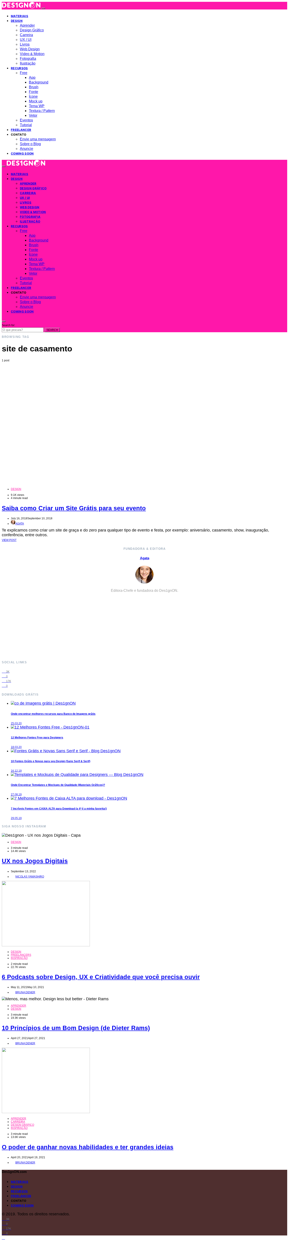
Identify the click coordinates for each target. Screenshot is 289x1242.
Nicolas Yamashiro (29, 876)
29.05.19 (16, 818)
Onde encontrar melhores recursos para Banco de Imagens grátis (53, 713)
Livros (25, 44)
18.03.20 (16, 747)
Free (23, 73)
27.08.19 (16, 794)
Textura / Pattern (42, 111)
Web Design (30, 49)
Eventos (26, 120)
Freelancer (21, 130)
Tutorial (26, 125)
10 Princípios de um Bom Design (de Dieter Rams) (76, 1028)
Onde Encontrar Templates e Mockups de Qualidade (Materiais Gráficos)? (58, 785)
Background (38, 82)
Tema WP (36, 106)
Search (52, 330)
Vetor (33, 115)
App (32, 77)
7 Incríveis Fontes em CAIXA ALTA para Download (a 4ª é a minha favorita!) (59, 808)
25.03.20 (16, 723)
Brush (33, 87)
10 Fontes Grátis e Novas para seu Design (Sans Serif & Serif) (50, 761)
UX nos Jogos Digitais (35, 861)
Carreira (26, 35)
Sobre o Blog (30, 144)
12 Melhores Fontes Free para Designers (37, 737)
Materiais (19, 16)
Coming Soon (22, 153)
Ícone (33, 96)
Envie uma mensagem (38, 139)
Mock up (35, 101)
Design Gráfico (32, 30)
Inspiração (19, 958)
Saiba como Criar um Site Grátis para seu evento (74, 508)
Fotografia (28, 58)
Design (17, 21)
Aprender (27, 25)
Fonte (33, 92)
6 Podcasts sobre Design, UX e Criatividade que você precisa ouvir (101, 977)
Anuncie (26, 149)
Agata (19, 523)
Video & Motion (32, 54)
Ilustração (27, 63)
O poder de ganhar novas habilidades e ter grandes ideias (87, 1147)
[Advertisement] (144, 395)
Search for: (8, 325)
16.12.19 (16, 770)
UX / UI (25, 40)
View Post (9, 540)
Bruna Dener (25, 992)
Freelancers (21, 954)
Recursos (19, 68)
